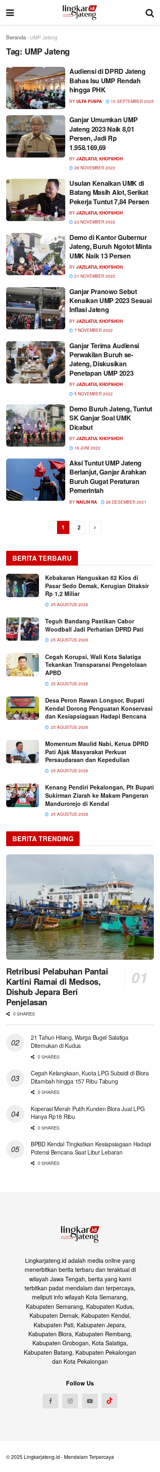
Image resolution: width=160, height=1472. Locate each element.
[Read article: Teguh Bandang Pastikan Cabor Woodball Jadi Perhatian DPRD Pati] (22, 629)
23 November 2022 (94, 222)
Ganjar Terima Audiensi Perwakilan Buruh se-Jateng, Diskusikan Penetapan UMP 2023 (104, 359)
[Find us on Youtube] (90, 1401)
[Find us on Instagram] (70, 1401)
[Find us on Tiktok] (109, 1400)
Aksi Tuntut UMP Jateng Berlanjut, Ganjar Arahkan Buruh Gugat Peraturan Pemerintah (107, 476)
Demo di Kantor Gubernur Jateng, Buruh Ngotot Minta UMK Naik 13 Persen (110, 246)
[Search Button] (150, 12)
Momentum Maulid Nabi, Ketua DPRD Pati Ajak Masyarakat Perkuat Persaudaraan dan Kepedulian (97, 751)
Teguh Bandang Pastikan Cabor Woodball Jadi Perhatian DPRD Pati (94, 625)
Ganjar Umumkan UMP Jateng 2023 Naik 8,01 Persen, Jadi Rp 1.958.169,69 (103, 133)
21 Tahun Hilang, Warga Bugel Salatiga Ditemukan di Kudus (79, 1041)
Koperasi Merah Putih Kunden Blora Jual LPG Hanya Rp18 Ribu (87, 1113)
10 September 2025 (132, 101)
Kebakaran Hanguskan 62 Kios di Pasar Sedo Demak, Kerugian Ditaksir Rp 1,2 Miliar (97, 585)
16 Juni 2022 (87, 448)
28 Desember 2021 (125, 502)
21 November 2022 (94, 276)
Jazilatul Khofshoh (99, 159)
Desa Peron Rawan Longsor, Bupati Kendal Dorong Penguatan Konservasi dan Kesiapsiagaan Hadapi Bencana (99, 708)
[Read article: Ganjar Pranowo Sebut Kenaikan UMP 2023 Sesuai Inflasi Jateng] (35, 308)
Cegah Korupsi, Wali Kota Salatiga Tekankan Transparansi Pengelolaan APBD (96, 665)
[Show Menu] (10, 12)
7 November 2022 (93, 330)
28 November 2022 (94, 168)
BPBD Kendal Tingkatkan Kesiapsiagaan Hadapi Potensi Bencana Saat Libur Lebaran (91, 1148)
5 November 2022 (93, 394)
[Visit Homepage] (80, 12)
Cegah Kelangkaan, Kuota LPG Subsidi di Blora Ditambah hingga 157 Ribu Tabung (90, 1077)
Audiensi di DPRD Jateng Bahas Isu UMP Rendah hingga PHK (107, 80)
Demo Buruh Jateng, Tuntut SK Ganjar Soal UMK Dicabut (110, 418)
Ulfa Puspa (89, 101)
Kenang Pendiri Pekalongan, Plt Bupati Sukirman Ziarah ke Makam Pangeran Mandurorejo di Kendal (99, 795)
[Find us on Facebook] (50, 1401)
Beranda (16, 37)
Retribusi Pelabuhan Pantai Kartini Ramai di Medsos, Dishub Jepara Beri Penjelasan (57, 986)
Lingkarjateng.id (42, 1456)
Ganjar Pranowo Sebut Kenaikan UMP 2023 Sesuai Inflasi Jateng (110, 301)
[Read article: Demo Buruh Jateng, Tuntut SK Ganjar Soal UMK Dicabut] (35, 425)
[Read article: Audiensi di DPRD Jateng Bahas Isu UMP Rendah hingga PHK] (35, 88)
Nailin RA (86, 502)
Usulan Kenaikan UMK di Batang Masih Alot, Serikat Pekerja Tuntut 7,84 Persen (109, 192)
